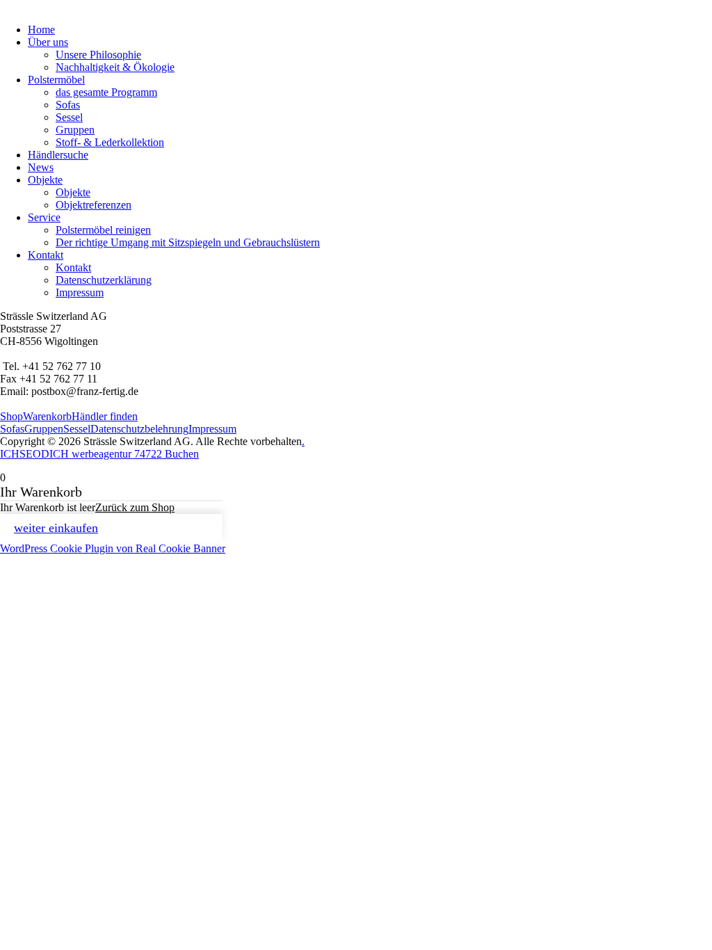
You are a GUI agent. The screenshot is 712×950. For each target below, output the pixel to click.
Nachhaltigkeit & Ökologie (115, 67)
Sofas (68, 105)
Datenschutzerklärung (104, 280)
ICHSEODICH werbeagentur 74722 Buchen (99, 454)
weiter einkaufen (56, 528)
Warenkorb (47, 416)
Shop (11, 416)
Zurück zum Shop (135, 507)
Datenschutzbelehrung (139, 429)
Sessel (69, 117)
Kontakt (45, 255)
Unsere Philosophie (98, 55)
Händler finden (105, 416)
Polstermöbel (56, 80)
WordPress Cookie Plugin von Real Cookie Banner (112, 548)
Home (41, 29)
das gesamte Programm (106, 92)
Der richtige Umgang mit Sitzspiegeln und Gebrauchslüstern (188, 242)
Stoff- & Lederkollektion (110, 142)
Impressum (80, 292)
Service (44, 217)
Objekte (45, 180)
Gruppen (75, 130)
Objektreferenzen (93, 205)
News (41, 167)
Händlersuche (58, 155)
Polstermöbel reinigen (103, 230)
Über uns (48, 42)
